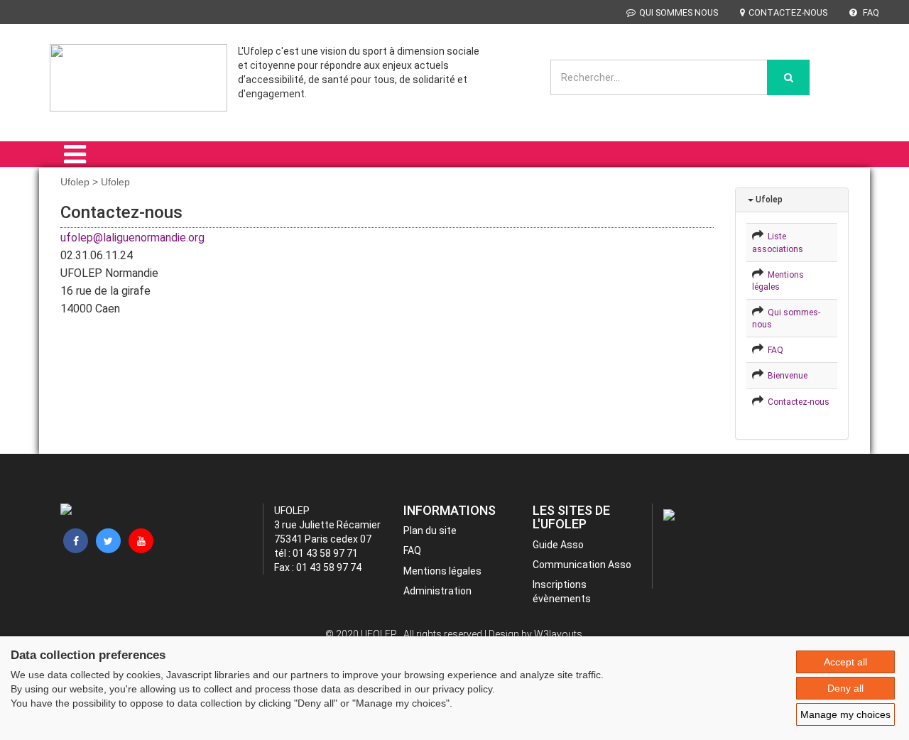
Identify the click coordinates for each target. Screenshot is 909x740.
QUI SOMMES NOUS (678, 12)
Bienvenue (785, 376)
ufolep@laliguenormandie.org (132, 237)
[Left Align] (788, 77)
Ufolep (768, 200)
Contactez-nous (796, 402)
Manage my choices (845, 714)
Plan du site (430, 530)
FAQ (870, 12)
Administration (437, 591)
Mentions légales (442, 571)
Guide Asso (558, 544)
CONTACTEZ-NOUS (788, 12)
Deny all (845, 688)
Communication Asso (582, 564)
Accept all (845, 662)
